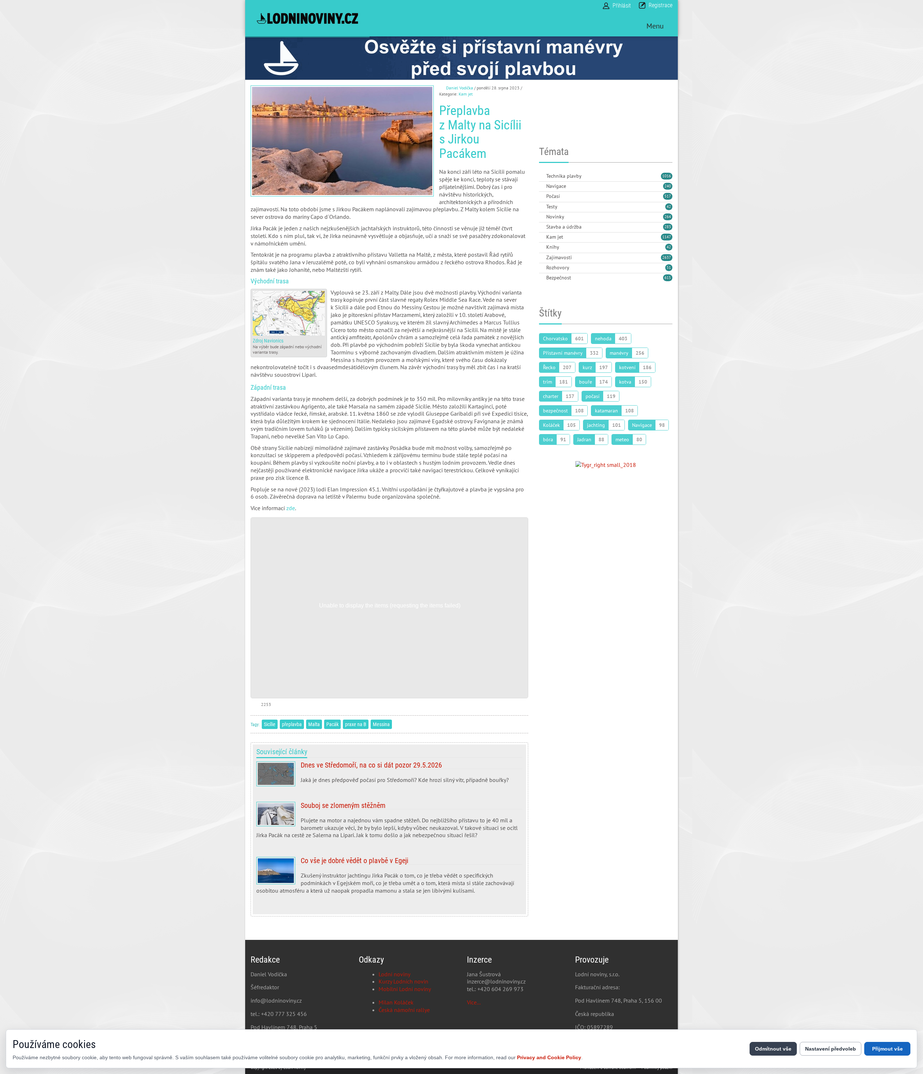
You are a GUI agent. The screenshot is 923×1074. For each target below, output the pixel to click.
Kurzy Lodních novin (403, 981)
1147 (666, 236)
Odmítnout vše (773, 1049)
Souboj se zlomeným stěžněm (389, 823)
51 (669, 267)
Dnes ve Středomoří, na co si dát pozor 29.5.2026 (389, 775)
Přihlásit (622, 5)
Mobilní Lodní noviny (405, 989)
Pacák (332, 724)
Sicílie (269, 724)
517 (667, 196)
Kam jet (466, 94)
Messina (381, 724)
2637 (666, 257)
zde (290, 508)
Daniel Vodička (459, 87)
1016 (666, 175)
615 (667, 277)
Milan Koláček (396, 1002)
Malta (314, 724)
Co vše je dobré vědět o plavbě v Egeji (389, 878)
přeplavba (292, 724)
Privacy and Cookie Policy (549, 1057)
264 (667, 216)
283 (667, 226)
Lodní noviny (394, 974)
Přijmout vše (887, 1049)
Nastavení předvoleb (830, 1049)
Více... (474, 1002)
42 (669, 206)
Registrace (660, 5)
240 (667, 186)
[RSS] (542, 176)
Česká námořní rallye (404, 1009)
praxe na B (355, 724)
